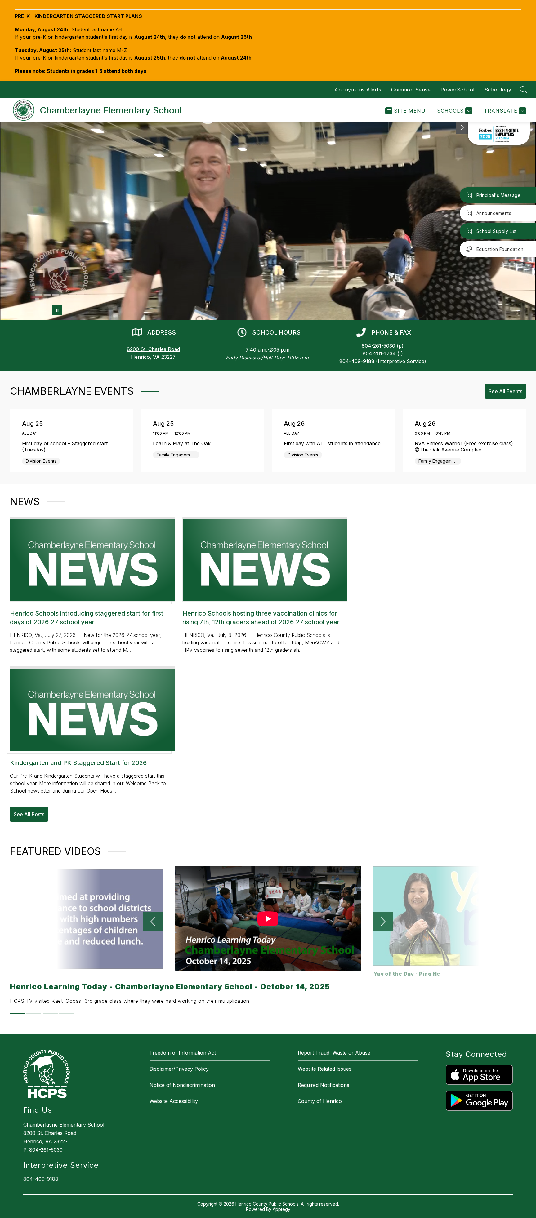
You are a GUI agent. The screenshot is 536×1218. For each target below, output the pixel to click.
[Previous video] (153, 921)
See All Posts (29, 814)
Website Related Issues (324, 1069)
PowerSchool (457, 90)
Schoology (498, 90)
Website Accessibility (174, 1101)
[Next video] (383, 921)
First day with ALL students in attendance (334, 443)
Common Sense (411, 90)
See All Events (505, 391)
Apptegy (281, 1209)
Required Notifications (323, 1085)
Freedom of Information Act (183, 1053)
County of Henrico (320, 1101)
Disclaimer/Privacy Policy (179, 1069)
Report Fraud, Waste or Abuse (334, 1053)
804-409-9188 (40, 1179)
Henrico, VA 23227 (153, 357)
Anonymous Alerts (357, 90)
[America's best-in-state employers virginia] (499, 133)
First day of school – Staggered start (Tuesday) (65, 446)
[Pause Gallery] (57, 310)
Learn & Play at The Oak (183, 443)
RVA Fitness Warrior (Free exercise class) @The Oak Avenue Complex (464, 446)
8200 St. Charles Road (153, 349)
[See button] (462, 128)
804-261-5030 (46, 1150)
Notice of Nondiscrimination (182, 1085)
